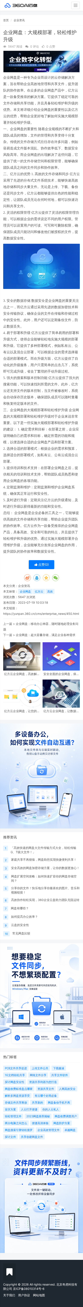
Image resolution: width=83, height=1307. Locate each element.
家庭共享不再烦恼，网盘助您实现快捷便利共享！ (44, 859)
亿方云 (39, 591)
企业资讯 (19, 20)
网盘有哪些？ (20, 908)
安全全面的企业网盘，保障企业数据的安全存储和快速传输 (61, 673)
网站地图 (39, 1295)
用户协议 (24, 1295)
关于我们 (9, 1295)
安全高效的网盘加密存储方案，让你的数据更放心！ (45, 868)
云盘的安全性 (20, 925)
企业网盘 (25, 591)
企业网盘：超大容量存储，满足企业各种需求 (45, 635)
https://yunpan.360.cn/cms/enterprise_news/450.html (41, 613)
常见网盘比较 (21, 933)
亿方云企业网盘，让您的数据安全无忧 (22, 711)
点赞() (43, 565)
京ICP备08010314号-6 (28, 1288)
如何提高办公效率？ (24, 916)
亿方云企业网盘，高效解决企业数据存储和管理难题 (22, 673)
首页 (6, 20)
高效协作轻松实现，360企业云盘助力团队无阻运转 (45, 900)
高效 (50, 591)
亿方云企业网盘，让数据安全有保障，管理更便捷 (61, 711)
